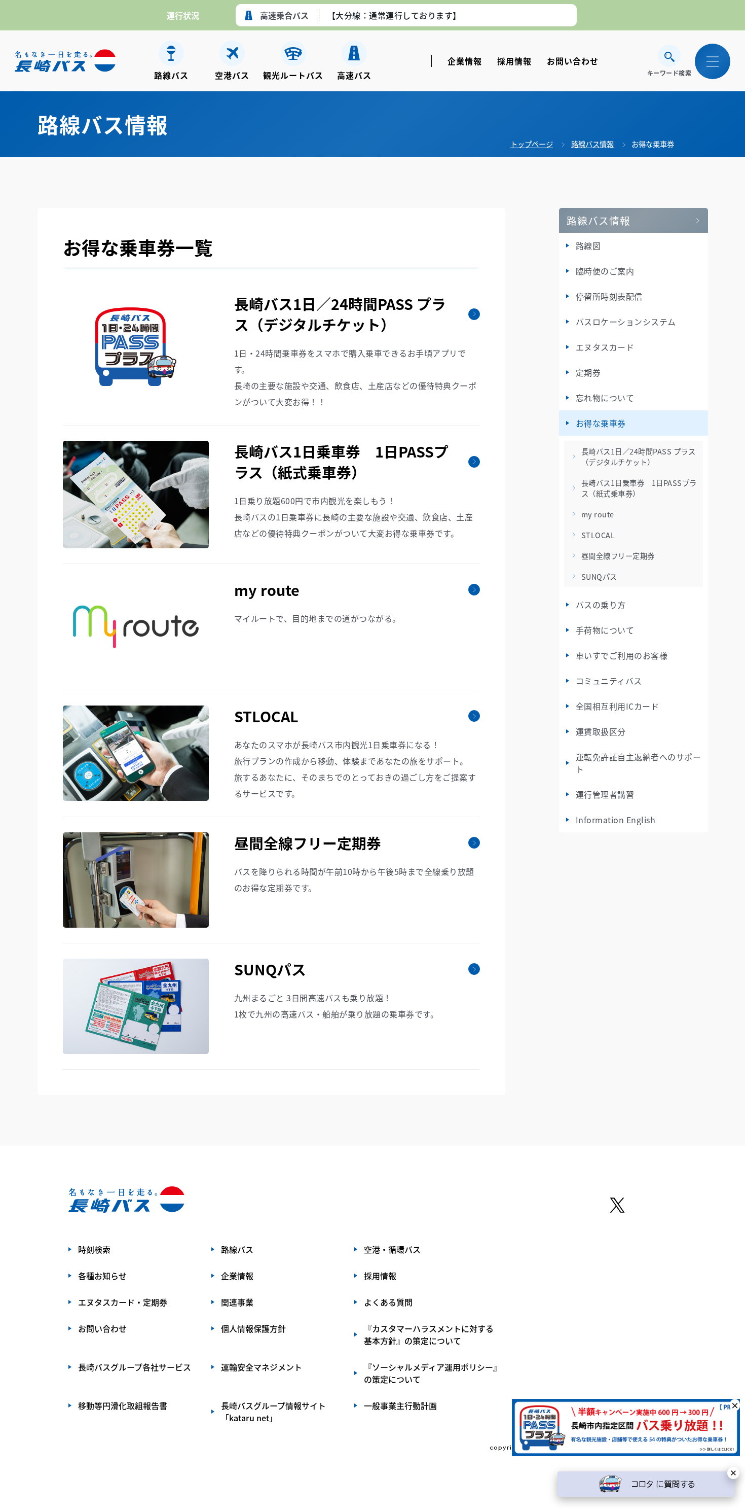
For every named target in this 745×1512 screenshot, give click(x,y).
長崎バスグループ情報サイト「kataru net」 (273, 1411)
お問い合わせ (573, 61)
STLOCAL (598, 535)
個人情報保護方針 (253, 1328)
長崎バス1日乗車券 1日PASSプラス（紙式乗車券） (639, 488)
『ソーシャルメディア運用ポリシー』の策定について (430, 1373)
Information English (616, 820)
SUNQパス (599, 576)
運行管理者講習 (605, 794)
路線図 (588, 245)
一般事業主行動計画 (400, 1405)
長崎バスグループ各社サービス (134, 1367)
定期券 (588, 372)
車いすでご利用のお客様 (622, 655)
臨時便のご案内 (605, 271)
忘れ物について (605, 398)
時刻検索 (94, 1249)
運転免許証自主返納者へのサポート (638, 763)
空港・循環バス (392, 1249)
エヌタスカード (605, 347)
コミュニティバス (609, 681)
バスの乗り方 (601, 605)
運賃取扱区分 (601, 731)
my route (597, 514)
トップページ (531, 143)
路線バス (237, 1249)
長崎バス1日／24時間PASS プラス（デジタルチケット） (638, 456)
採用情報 (514, 61)
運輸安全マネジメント (261, 1367)
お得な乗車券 (652, 143)
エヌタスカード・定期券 (122, 1302)
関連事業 (237, 1302)
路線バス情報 (592, 143)
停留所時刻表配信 (609, 296)
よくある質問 (388, 1302)
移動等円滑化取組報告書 (122, 1405)
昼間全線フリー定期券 (618, 555)
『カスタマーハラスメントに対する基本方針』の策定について (429, 1334)
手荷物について (605, 630)
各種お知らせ (102, 1276)
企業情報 (465, 61)
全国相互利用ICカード (617, 706)
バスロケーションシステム (626, 321)
